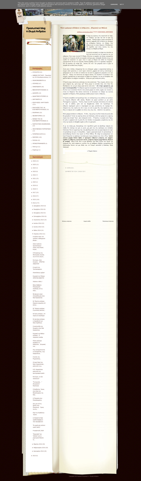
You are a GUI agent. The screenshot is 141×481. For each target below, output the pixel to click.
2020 (34, 182)
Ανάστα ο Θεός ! (37, 281)
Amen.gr (35, 146)
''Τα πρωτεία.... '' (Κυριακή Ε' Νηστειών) (37, 384)
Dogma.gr (35, 150)
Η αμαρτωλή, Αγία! (38, 430)
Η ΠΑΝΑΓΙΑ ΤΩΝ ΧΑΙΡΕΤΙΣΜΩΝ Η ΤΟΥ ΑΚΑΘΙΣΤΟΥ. (38, 420)
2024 (34, 168)
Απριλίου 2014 (38, 234)
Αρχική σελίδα (87, 221)
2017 (34, 192)
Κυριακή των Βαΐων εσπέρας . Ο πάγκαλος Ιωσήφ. (38, 335)
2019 (34, 185)
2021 (34, 178)
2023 (34, 171)
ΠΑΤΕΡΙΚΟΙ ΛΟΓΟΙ (38, 134)
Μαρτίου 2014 (38, 444)
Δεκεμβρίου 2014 (39, 206)
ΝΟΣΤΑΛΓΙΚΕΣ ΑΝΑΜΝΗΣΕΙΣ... (41, 124)
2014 (34, 203)
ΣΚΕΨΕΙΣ (35, 137)
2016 (34, 196)
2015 (34, 199)
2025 (34, 164)
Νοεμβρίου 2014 (39, 209)
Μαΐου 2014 (37, 230)
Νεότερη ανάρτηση (66, 221)
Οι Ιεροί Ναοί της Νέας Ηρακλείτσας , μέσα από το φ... (38, 364)
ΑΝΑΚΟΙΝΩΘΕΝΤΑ (38, 80)
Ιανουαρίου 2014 (39, 451)
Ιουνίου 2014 (37, 227)
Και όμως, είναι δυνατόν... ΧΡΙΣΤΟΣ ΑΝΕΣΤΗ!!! (39, 262)
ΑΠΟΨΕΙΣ (35, 83)
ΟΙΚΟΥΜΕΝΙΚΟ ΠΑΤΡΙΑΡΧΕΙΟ (41, 129)
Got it (122, 4)
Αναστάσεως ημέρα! (39, 272)
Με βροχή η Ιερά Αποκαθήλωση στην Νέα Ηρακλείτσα (39, 296)
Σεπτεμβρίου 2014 (39, 216)
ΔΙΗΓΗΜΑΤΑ (36, 99)
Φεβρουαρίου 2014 (39, 447)
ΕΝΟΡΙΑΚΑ (35, 112)
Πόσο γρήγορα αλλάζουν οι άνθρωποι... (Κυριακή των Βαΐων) (83, 28)
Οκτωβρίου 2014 (39, 213)
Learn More (114, 4)
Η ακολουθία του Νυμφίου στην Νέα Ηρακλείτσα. (38, 328)
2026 (34, 161)
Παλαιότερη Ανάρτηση (108, 221)
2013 (34, 455)
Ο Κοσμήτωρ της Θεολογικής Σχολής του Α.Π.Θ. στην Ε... (38, 254)
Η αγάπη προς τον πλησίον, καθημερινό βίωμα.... (39, 238)
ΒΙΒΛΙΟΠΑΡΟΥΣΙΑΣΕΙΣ (39, 90)
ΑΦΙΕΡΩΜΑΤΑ (36, 87)
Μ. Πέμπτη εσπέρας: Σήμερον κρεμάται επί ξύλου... (39, 303)
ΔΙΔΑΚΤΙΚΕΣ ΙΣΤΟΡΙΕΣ (39, 96)
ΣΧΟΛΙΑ (34, 140)
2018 (34, 189)
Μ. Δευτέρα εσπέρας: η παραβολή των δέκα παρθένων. (39, 321)
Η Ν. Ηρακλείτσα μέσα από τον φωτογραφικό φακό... (39, 371)
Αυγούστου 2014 (39, 220)
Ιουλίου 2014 (37, 223)
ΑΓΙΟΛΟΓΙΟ (35, 72)
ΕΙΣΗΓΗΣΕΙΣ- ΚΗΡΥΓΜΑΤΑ (40, 102)
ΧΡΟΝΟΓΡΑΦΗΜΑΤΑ (38, 143)
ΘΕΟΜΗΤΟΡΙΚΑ (37, 116)
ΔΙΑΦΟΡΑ (35, 93)
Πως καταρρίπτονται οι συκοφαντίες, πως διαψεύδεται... (39, 351)
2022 (34, 175)
